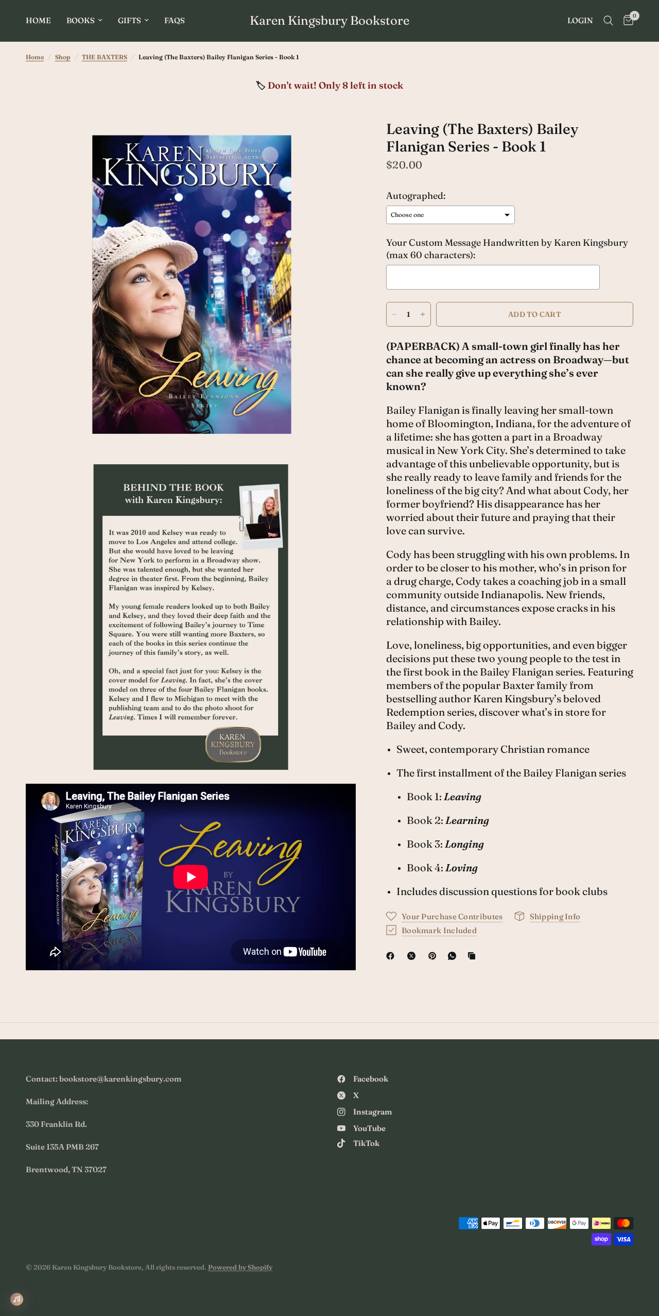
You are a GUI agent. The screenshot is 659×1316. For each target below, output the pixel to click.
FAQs (174, 20)
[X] (413, 956)
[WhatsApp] (454, 956)
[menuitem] (42, 20)
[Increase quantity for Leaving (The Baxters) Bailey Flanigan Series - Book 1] (422, 314)
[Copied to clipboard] (473, 956)
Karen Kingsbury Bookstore (329, 20)
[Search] (608, 20)
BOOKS (80, 20)
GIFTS (129, 20)
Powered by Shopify (240, 1267)
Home (38, 20)
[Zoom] (334, 141)
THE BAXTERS (104, 57)
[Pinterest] (434, 956)
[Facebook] (392, 956)
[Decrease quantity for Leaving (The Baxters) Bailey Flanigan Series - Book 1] (394, 314)
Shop (63, 57)
